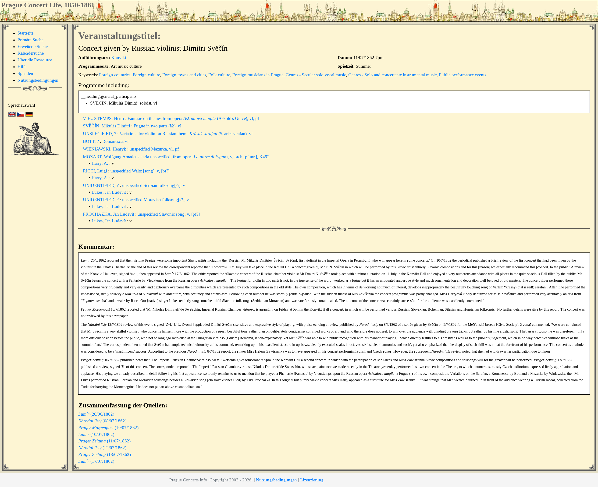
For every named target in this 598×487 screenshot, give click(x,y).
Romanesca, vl (115, 141)
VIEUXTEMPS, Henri (104, 118)
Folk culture (219, 74)
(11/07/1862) (104, 440)
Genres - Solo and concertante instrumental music (392, 74)
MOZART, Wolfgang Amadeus (111, 156)
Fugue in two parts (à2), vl (157, 125)
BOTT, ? (91, 141)
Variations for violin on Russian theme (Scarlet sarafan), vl (186, 133)
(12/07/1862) (102, 447)
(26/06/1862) (96, 414)
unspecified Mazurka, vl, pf (154, 149)
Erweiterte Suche (33, 46)
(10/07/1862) (108, 427)
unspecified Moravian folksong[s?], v (155, 199)
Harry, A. (100, 163)
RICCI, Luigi (95, 170)
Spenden (25, 73)
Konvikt (118, 57)
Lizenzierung (312, 479)
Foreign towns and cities (184, 74)
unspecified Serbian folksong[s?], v (153, 185)
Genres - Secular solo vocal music (316, 74)
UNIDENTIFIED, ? (101, 185)
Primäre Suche (30, 39)
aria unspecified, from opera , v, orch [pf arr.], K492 (206, 156)
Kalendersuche (31, 53)
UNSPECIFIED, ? (100, 133)
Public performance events (462, 74)
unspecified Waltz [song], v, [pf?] (140, 170)
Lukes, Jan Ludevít (109, 192)
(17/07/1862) (96, 461)
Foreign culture (146, 74)
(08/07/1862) (102, 420)
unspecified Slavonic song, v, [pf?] (169, 214)
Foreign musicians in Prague (257, 74)
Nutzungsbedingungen (38, 80)
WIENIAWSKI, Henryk (105, 149)
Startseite (25, 33)
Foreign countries (114, 74)
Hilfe (22, 66)
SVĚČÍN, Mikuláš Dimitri (107, 125)
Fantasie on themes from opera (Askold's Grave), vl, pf (193, 118)
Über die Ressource (35, 59)
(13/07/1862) (104, 454)
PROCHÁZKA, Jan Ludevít (109, 214)
